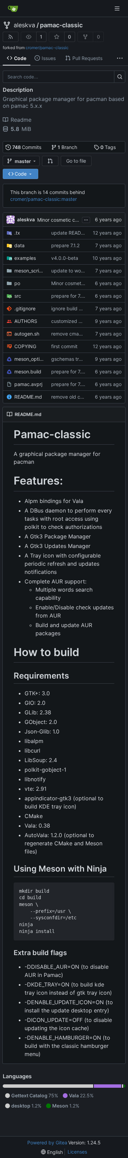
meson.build (27, 371)
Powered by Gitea (47, 1142)
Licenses (77, 1152)
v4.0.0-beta (64, 258)
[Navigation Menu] (118, 8)
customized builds (71, 321)
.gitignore (24, 308)
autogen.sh (26, 334)
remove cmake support (77, 334)
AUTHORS (25, 321)
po (17, 283)
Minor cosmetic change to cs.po (73, 220)
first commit (64, 346)
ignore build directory (75, 308)
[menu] (52, 1152)
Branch (67, 147)
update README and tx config (85, 233)
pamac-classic (61, 25)
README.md (28, 397)
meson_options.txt (29, 359)
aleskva (24, 25)
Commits (27, 147)
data (19, 245)
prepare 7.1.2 (65, 245)
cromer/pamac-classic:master (43, 199)
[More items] (119, 58)
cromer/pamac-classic (47, 47)
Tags (108, 147)
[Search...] (119, 77)
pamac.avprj (28, 384)
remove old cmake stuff (77, 397)
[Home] (13, 8)
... (86, 219)
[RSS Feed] (10, 37)
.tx (17, 233)
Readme (21, 119)
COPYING (25, 346)
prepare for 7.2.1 (69, 296)
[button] (50, 161)
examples (25, 258)
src (17, 296)
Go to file (76, 161)
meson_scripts (29, 270)
